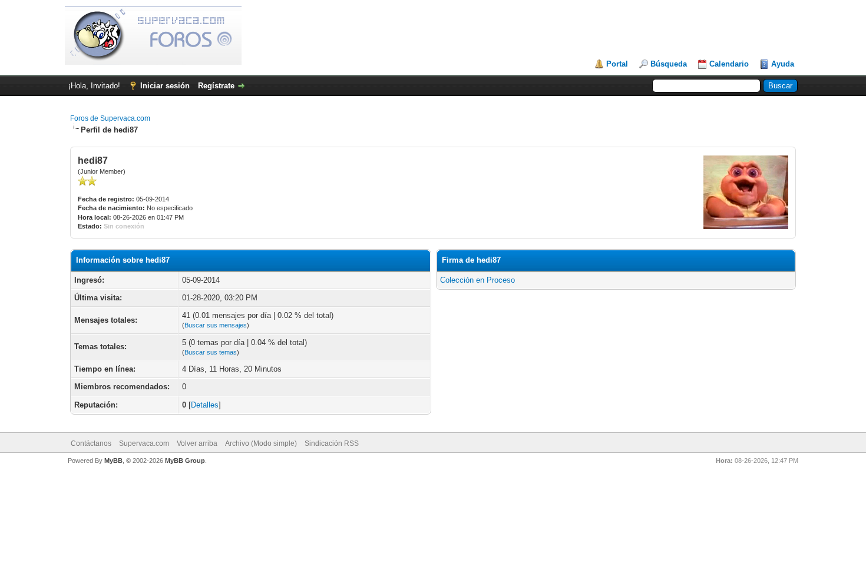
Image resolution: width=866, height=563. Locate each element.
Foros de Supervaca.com (110, 118)
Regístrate (216, 85)
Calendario (729, 63)
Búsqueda (668, 63)
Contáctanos (91, 443)
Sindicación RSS (332, 443)
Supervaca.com (144, 443)
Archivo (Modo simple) (261, 443)
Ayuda (782, 63)
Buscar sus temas (210, 352)
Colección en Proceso (477, 280)
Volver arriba (197, 443)
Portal (617, 63)
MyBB (113, 460)
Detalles (205, 404)
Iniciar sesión (165, 85)
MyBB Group (185, 460)
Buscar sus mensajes (215, 325)
